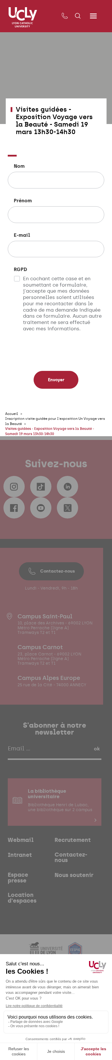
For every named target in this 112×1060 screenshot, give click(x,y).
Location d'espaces (22, 897)
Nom (19, 166)
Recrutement (73, 840)
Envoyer (56, 379)
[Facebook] (14, 507)
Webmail (21, 840)
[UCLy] (23, 17)
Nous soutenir (74, 875)
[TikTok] (40, 486)
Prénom (23, 200)
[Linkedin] (67, 486)
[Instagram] (14, 486)
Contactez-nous (57, 571)
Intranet (20, 855)
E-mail (22, 235)
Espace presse (18, 877)
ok (97, 749)
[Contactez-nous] (64, 16)
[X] (67, 507)
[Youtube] (40, 507)
